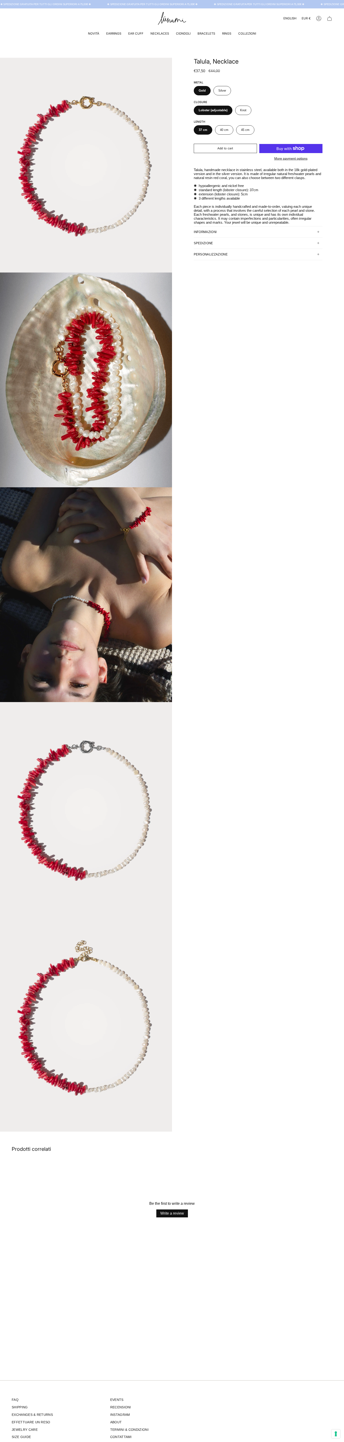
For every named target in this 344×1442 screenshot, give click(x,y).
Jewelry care (25, 1429)
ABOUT (116, 1422)
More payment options (290, 158)
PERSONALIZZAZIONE (211, 254)
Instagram (120, 1415)
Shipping (20, 1407)
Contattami (121, 1437)
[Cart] (329, 18)
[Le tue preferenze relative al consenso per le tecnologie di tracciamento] (335, 1433)
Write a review (172, 1213)
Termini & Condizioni (129, 1429)
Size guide (21, 1437)
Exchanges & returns (32, 1415)
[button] (114, 33)
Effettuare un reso (31, 1422)
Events (117, 1400)
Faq (15, 1400)
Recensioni (120, 1407)
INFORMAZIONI (205, 232)
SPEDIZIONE (203, 243)
